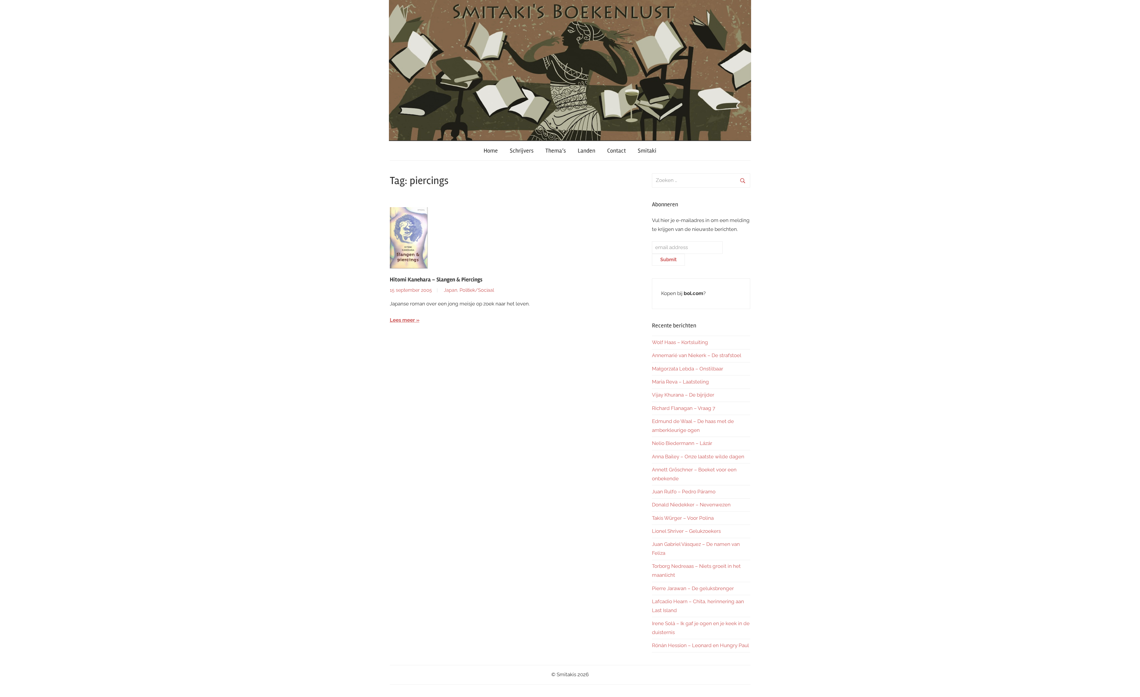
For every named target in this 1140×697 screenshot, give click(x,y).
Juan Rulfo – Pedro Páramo (683, 492)
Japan (450, 290)
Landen (586, 150)
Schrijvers (521, 150)
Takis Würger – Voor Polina (683, 518)
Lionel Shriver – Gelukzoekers (686, 531)
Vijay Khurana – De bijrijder (683, 395)
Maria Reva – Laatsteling (680, 382)
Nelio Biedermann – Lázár (682, 443)
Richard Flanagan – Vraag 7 (683, 408)
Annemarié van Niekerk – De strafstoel (696, 355)
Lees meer (402, 320)
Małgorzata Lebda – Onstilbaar (687, 369)
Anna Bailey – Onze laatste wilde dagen (698, 457)
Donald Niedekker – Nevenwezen (691, 505)
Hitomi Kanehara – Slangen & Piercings (436, 279)
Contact (616, 150)
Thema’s (555, 150)
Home (491, 150)
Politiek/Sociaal (477, 290)
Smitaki (647, 150)
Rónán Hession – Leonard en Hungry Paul (700, 645)
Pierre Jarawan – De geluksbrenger (693, 588)
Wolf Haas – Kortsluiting (680, 342)
